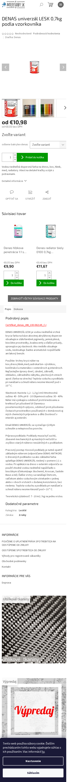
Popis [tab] (8, 309)
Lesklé (22, 510)
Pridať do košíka (35, 157)
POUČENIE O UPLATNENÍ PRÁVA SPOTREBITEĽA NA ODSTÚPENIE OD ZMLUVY (29, 543)
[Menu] (60, 4)
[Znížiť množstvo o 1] (15, 159)
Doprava (6, 583)
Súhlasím (33, 773)
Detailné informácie (12, 181)
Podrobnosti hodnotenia (46, 33)
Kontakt (6, 567)
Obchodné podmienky (14, 561)
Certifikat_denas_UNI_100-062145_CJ (26, 325)
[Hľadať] (41, 4)
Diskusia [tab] (18, 309)
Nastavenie (33, 761)
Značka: (13, 37)
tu (43, 752)
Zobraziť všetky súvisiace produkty (34, 298)
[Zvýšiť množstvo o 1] (15, 155)
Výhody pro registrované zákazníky (21, 556)
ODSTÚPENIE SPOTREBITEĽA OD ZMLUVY (24, 550)
